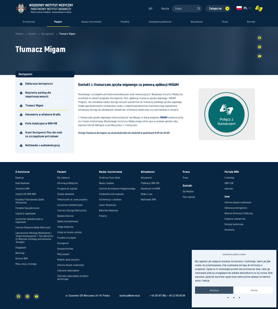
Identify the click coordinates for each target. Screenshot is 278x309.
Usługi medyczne (65, 226)
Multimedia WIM (148, 199)
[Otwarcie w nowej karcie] (227, 114)
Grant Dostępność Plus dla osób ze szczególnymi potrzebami (43, 134)
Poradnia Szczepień (66, 237)
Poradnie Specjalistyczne (27, 207)
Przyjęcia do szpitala (67, 188)
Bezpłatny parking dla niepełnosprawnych (38, 94)
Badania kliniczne (65, 215)
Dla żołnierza (63, 177)
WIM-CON (229, 183)
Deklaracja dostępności (39, 83)
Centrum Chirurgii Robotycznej (72, 210)
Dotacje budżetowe (234, 224)
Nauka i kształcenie (91, 21)
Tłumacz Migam (34, 105)
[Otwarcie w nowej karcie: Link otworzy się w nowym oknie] (259, 8)
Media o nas (146, 193)
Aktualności (197, 21)
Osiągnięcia (20, 247)
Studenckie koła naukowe (111, 193)
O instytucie (29, 21)
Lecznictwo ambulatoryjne (70, 204)
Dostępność (63, 243)
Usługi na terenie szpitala (69, 232)
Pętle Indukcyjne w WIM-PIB (41, 123)
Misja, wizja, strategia (26, 263)
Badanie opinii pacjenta (68, 259)
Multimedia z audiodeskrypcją (42, 145)
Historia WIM (21, 258)
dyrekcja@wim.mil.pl (129, 295)
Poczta (165, 8)
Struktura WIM (22, 188)
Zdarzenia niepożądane (68, 270)
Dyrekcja (19, 177)
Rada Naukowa (22, 183)
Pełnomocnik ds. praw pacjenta (72, 199)
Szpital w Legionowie (25, 213)
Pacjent (58, 21)
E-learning (229, 177)
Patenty (103, 215)
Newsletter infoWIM (150, 188)
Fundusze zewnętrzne (235, 218)
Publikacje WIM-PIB (150, 183)
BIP (151, 8)
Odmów (254, 290)
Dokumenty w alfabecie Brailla (42, 114)
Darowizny (229, 229)
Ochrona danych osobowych (70, 264)
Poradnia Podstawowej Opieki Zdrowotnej (29, 201)
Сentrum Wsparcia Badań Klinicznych (33, 227)
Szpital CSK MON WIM (25, 193)
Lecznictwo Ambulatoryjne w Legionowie (29, 220)
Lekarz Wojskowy (107, 204)
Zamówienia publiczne (159, 21)
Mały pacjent (63, 254)
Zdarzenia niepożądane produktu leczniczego (72, 277)
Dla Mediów (188, 191)
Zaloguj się (215, 8)
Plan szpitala (189, 196)
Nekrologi (19, 252)
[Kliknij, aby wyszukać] (198, 8)
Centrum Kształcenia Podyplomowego (117, 188)
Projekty (125, 21)
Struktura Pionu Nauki (109, 177)
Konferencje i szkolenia (110, 199)
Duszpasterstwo (65, 248)
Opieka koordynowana (67, 221)
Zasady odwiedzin (65, 193)
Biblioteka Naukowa (108, 210)
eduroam (229, 188)
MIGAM (163, 117)
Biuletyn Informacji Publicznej (239, 213)
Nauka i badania (106, 183)
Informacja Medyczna (67, 183)
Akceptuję (214, 290)
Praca (225, 21)
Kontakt (251, 21)
